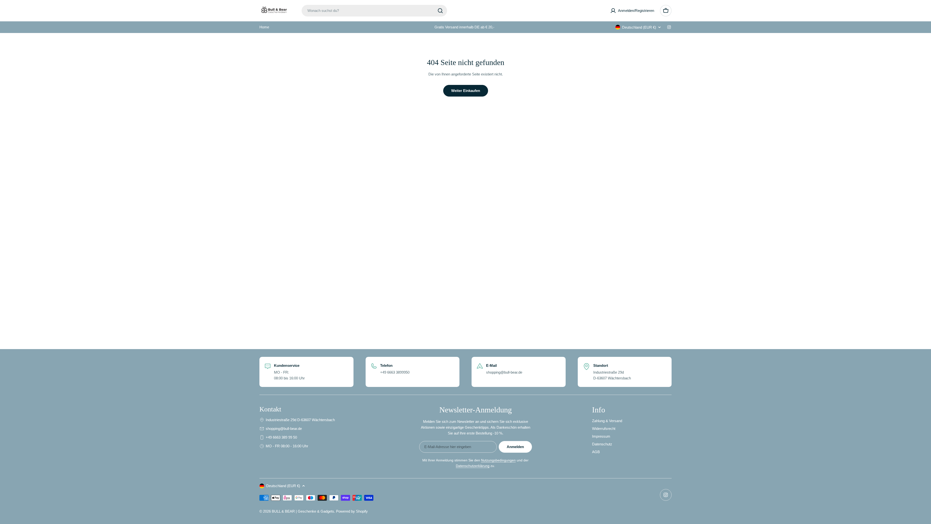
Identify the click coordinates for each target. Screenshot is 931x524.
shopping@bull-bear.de (284, 428)
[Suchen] (440, 11)
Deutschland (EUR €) (639, 27)
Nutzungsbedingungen (498, 460)
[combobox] (374, 10)
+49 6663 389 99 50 (281, 437)
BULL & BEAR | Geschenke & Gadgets (303, 511)
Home (264, 27)
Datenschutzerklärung (473, 466)
